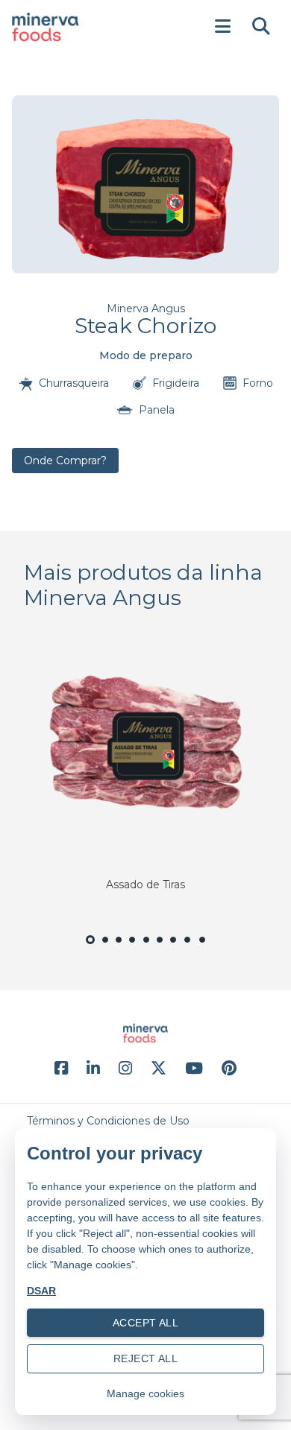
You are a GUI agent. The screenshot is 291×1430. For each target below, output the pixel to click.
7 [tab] (173, 948)
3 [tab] (119, 948)
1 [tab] (90, 949)
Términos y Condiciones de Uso (108, 1120)
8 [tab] (188, 948)
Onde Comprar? (65, 460)
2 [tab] (105, 948)
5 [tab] (145, 948)
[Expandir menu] (222, 27)
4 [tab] (132, 948)
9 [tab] (202, 948)
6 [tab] (160, 948)
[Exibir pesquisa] (261, 27)
